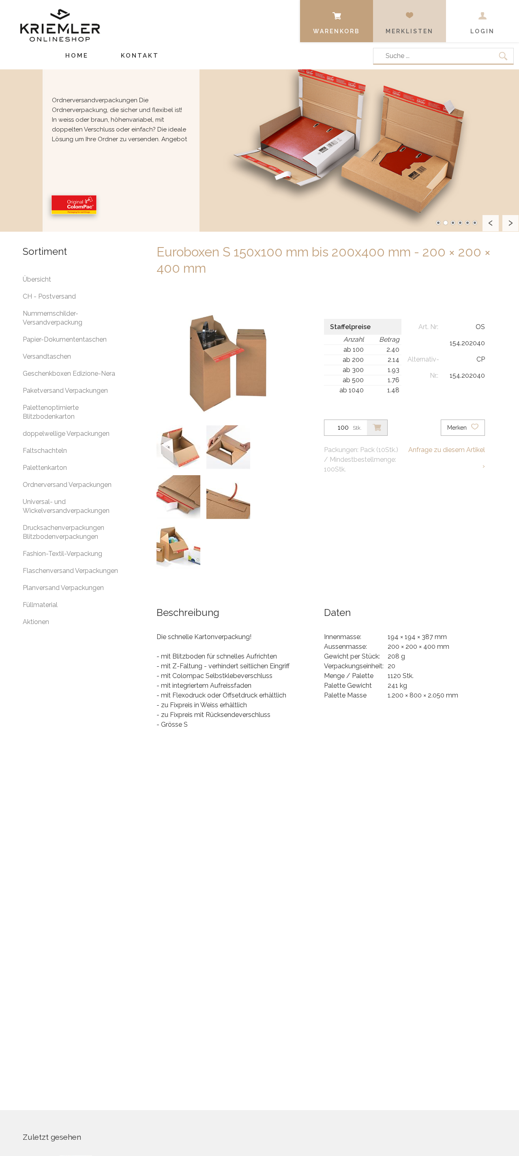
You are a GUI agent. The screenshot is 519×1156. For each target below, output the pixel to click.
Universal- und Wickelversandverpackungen (66, 506)
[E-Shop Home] (60, 19)
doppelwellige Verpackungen (66, 433)
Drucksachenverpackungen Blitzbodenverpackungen (63, 532)
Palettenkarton (45, 467)
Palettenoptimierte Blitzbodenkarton (51, 412)
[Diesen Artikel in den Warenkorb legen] (377, 427)
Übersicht (37, 279)
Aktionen (36, 622)
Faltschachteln (45, 450)
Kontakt (140, 55)
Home (76, 55)
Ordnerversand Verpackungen (67, 485)
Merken (457, 427)
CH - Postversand (49, 296)
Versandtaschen (47, 356)
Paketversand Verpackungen (65, 390)
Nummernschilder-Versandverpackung (52, 318)
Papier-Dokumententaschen (65, 339)
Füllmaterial (40, 605)
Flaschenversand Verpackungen (70, 571)
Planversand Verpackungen (63, 588)
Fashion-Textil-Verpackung (62, 554)
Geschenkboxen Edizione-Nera (69, 373)
